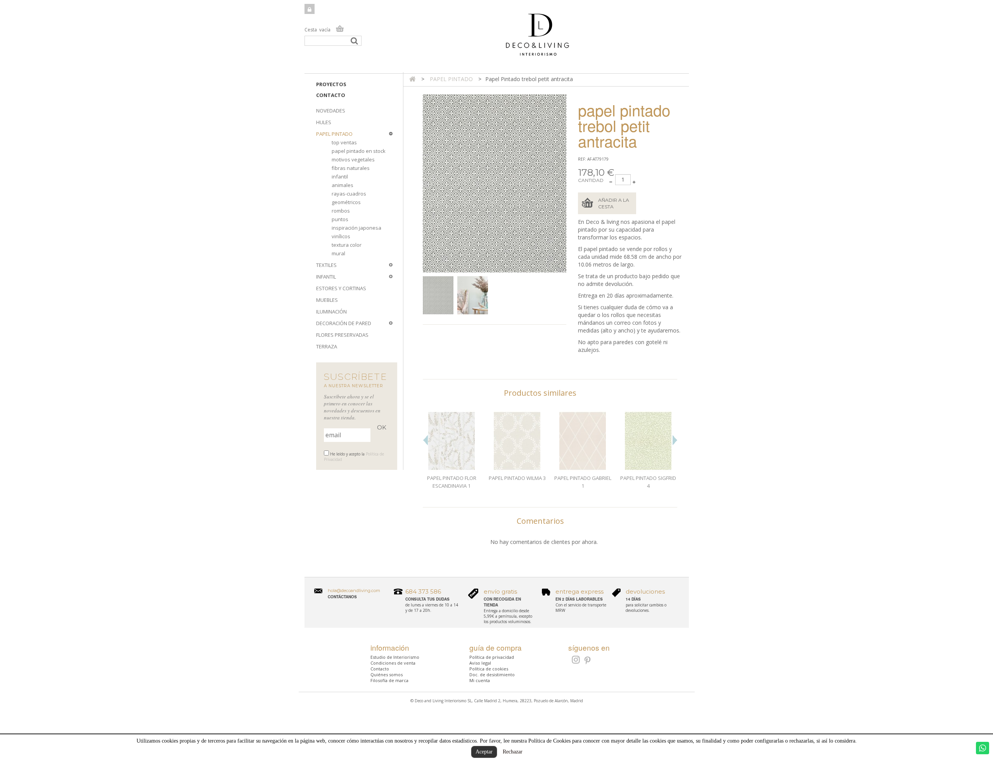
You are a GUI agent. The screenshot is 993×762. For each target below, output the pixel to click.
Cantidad (591, 180)
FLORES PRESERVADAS (342, 334)
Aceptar (484, 752)
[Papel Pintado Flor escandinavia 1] (452, 441)
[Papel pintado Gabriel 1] (583, 441)
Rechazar (512, 751)
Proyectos (331, 84)
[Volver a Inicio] (412, 79)
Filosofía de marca (389, 680)
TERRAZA (326, 346)
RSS (575, 659)
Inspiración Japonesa (356, 227)
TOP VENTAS (344, 142)
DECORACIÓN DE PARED (343, 323)
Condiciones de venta (392, 663)
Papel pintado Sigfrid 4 (648, 482)
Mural (338, 253)
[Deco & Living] (496, 38)
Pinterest (588, 661)
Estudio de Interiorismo (394, 657)
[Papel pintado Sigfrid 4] (648, 441)
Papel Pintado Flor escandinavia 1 (451, 482)
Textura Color (347, 244)
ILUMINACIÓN (331, 311)
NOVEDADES (330, 110)
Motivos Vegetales (353, 159)
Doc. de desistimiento (492, 674)
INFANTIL (326, 276)
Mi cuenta (479, 680)
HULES (323, 122)
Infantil (340, 176)
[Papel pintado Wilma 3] (517, 441)
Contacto (330, 95)
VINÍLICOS (341, 236)
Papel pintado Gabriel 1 (582, 482)
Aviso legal (480, 663)
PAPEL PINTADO (334, 133)
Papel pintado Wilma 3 (517, 478)
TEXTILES (326, 265)
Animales (342, 185)
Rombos (341, 210)
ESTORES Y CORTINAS (341, 288)
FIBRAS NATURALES (351, 168)
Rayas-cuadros (349, 193)
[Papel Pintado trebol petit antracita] (438, 295)
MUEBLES (327, 299)
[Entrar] (309, 9)
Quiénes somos (386, 674)
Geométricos (346, 202)
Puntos (340, 219)
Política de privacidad (491, 657)
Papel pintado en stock (359, 150)
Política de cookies (488, 669)
